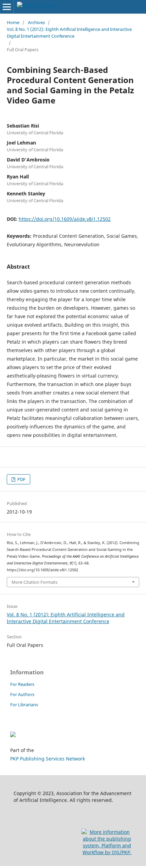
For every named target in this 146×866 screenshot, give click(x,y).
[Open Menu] (7, 7)
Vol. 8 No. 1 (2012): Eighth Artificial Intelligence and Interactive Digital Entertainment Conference (69, 32)
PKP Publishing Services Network (47, 758)
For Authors (22, 694)
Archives (36, 22)
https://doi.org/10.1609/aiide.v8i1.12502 (65, 219)
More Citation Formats (34, 582)
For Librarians (24, 704)
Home (13, 22)
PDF (20, 479)
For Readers (22, 684)
